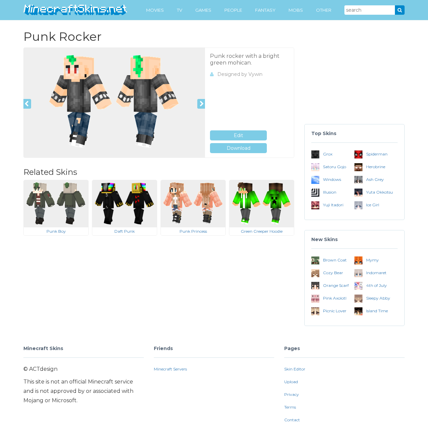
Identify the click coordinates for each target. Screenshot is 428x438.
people (233, 10)
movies (155, 10)
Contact (292, 419)
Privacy (291, 394)
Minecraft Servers (170, 368)
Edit (238, 135)
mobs (296, 10)
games (203, 10)
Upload (291, 381)
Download (238, 148)
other (323, 10)
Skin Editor (294, 368)
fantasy (265, 10)
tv (179, 10)
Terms (290, 407)
